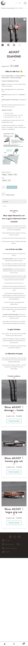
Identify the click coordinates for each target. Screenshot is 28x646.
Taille (3, 178)
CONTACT (8, 552)
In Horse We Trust (14, 3)
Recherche (14, 644)
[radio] (4, 174)
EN (20, 3)
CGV (21, 544)
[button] (25, 19)
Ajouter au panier (12, 187)
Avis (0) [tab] (4, 206)
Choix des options (14, 421)
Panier (21, 643)
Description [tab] (5, 201)
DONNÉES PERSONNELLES (11, 548)
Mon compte (4, 644)
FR (16, 3)
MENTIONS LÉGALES (9, 544)
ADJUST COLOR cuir (6, 172)
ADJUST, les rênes (10, 8)
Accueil (4, 8)
